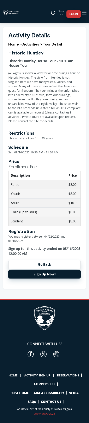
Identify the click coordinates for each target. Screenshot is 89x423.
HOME (13, 375)
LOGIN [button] (74, 14)
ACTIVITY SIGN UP (37, 375)
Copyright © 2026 (45, 414)
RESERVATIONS (68, 375)
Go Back (44, 264)
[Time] (54, 13)
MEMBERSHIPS (44, 384)
